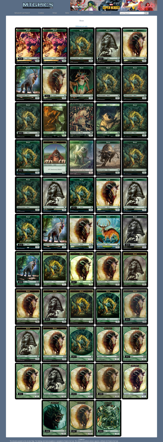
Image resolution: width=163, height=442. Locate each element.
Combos (41, 13)
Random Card (106, 13)
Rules (67, 13)
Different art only (81, 26)
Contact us (81, 439)
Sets (79, 13)
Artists (55, 13)
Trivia (91, 13)
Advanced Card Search (22, 13)
